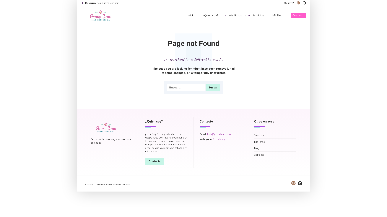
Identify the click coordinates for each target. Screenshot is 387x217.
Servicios (258, 15)
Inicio (191, 15)
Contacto (298, 15)
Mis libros (235, 15)
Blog (256, 148)
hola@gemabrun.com (108, 3)
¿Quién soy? (210, 15)
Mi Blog (277, 15)
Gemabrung (219, 139)
